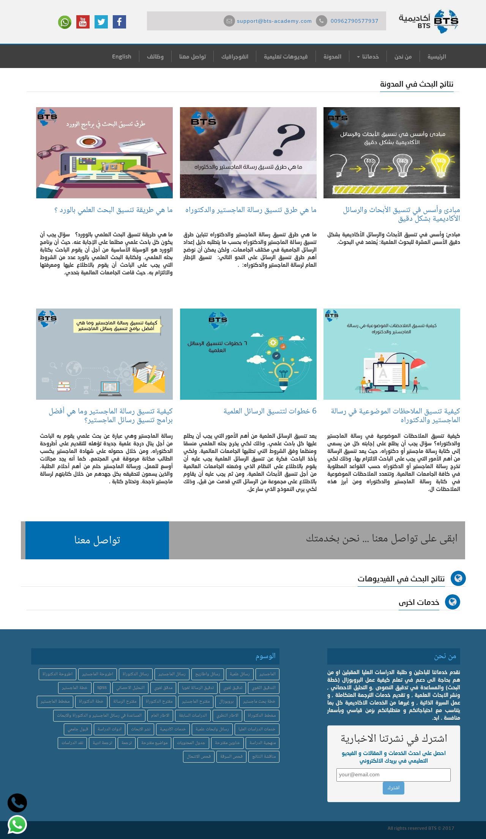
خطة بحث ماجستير (259, 702)
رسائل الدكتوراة (136, 674)
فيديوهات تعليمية (286, 56)
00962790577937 (355, 21)
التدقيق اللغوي (264, 688)
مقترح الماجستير (196, 702)
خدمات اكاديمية (173, 729)
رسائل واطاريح (207, 674)
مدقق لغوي (163, 688)
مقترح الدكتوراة (159, 702)
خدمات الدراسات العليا (257, 729)
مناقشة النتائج (264, 757)
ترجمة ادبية (102, 743)
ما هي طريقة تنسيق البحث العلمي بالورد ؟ (111, 210)
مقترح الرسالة (124, 702)
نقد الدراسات (72, 743)
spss (102, 688)
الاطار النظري (227, 716)
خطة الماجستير (75, 688)
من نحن (403, 56)
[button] (97, 540)
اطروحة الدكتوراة (58, 674)
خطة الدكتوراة (91, 702)
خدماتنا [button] (370, 56)
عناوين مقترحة (227, 743)
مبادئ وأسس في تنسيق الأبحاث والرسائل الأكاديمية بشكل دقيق (401, 215)
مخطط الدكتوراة (262, 716)
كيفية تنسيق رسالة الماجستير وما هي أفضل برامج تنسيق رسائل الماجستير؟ (111, 416)
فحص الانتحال (199, 757)
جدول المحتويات (191, 743)
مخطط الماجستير (55, 702)
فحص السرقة (231, 757)
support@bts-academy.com (274, 21)
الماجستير (267, 674)
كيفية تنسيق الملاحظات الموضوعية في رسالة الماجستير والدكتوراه (395, 416)
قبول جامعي (78, 729)
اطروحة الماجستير (97, 674)
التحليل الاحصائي (130, 688)
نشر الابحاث (140, 729)
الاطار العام (160, 716)
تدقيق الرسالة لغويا (198, 688)
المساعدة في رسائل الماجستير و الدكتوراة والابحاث (99, 716)
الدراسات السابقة (193, 716)
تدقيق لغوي (232, 688)
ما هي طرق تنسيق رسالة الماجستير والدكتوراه (251, 210)
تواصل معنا (192, 56)
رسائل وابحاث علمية (212, 729)
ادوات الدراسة (110, 729)
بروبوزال (226, 702)
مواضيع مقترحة (154, 743)
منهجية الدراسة (262, 743)
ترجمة (127, 743)
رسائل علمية (240, 674)
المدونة (332, 56)
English (121, 56)
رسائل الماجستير (172, 674)
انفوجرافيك (234, 56)
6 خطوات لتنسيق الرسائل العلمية (270, 411)
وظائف (155, 56)
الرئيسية (437, 56)
